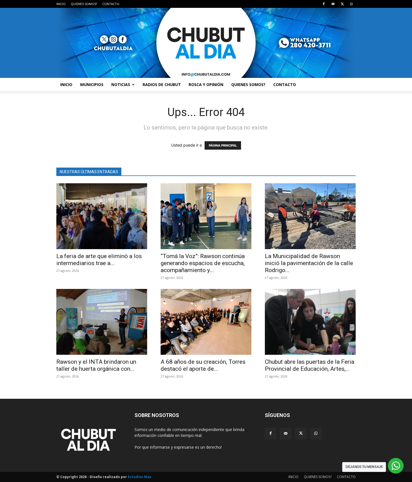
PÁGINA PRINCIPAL (223, 145)
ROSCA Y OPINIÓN (206, 84)
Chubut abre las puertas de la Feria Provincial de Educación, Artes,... (309, 365)
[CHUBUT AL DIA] (206, 43)
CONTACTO (110, 4)
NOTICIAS (120, 84)
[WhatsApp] (351, 4)
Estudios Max (139, 476)
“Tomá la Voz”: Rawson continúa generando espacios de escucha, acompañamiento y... (203, 263)
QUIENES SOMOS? (84, 4)
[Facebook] (324, 4)
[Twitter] (342, 4)
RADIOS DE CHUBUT (162, 84)
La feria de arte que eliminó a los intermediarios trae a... (99, 260)
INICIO (61, 4)
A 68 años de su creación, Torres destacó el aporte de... (203, 365)
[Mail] (333, 4)
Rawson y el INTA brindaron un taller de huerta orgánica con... (96, 365)
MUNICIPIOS (91, 84)
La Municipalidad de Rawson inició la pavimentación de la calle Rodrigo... (309, 263)
